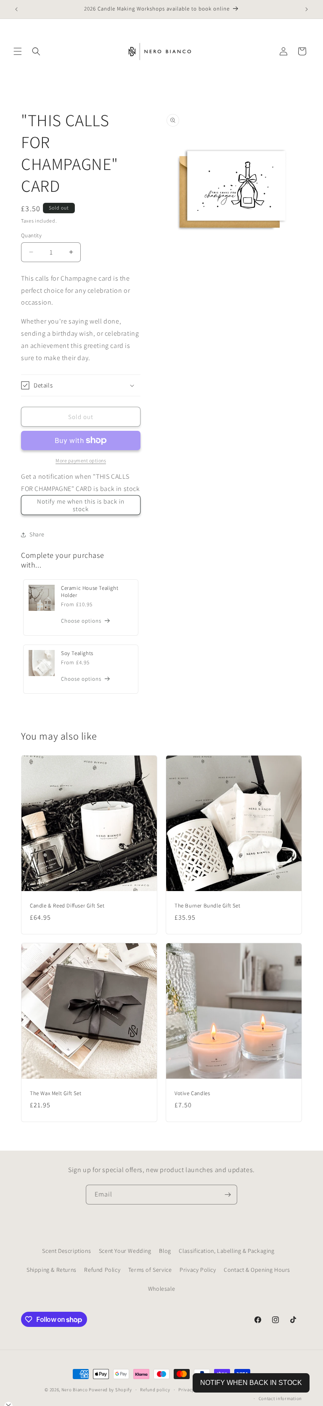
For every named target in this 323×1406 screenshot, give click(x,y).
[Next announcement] (306, 9)
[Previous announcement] (16, 9)
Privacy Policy (198, 1269)
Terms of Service (150, 1269)
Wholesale (161, 1288)
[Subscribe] (227, 1194)
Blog (165, 1251)
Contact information (280, 1398)
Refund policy (155, 1390)
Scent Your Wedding (125, 1251)
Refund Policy (102, 1269)
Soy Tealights (77, 653)
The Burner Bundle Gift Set (208, 905)
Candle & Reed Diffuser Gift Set (67, 905)
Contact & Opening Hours (257, 1269)
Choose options (81, 620)
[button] (17, 51)
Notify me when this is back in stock (80, 505)
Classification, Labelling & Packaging (226, 1251)
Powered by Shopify (110, 1390)
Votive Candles (192, 1093)
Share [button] (37, 534)
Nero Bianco (74, 1390)
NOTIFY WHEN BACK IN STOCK (251, 1382)
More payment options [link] (81, 460)
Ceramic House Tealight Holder (89, 592)
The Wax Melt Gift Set (56, 1093)
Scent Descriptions (66, 1251)
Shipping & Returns (51, 1269)
